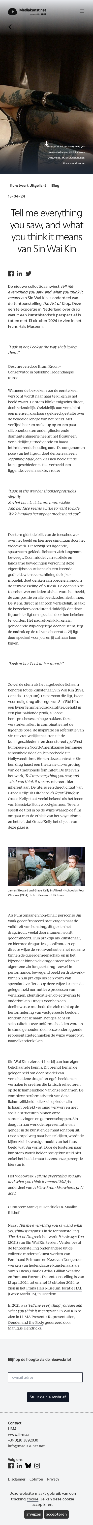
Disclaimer (17, 1479)
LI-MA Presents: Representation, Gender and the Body (41, 1319)
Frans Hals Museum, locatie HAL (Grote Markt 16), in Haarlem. (45, 1291)
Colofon (36, 1479)
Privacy (53, 1479)
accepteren (56, 1514)
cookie (32, 1499)
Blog (55, 185)
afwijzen (33, 1514)
